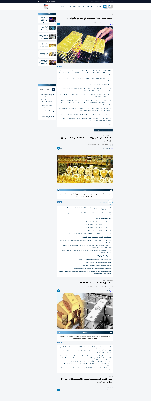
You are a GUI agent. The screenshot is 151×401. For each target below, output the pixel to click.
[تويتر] (42, 1)
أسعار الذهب (104, 130)
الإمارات (99, 6)
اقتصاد (87, 6)
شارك (61, 24)
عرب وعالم (93, 6)
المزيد (63, 6)
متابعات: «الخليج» (103, 202)
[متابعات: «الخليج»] (110, 202)
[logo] (108, 7)
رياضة (83, 6)
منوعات (74, 6)
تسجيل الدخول (53, 1)
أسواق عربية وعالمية (106, 15)
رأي (70, 6)
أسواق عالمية (97, 130)
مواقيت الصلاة (97, 1)
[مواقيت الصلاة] (38, 7)
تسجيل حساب (48, 1)
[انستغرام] (40, 1)
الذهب (110, 130)
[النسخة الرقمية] (45, 7)
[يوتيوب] (38, 1)
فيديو (67, 6)
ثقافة (79, 6)
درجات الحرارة (92, 1)
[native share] (58, 24)
